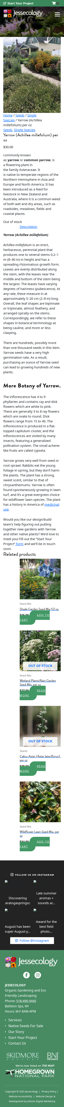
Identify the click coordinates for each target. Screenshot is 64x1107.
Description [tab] (28, 226)
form (19, 544)
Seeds (19, 115)
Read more (33, 693)
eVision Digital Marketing (41, 1101)
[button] (52, 14)
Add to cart (35, 617)
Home (8, 115)
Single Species (24, 130)
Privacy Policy (49, 1091)
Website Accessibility (20, 1096)
